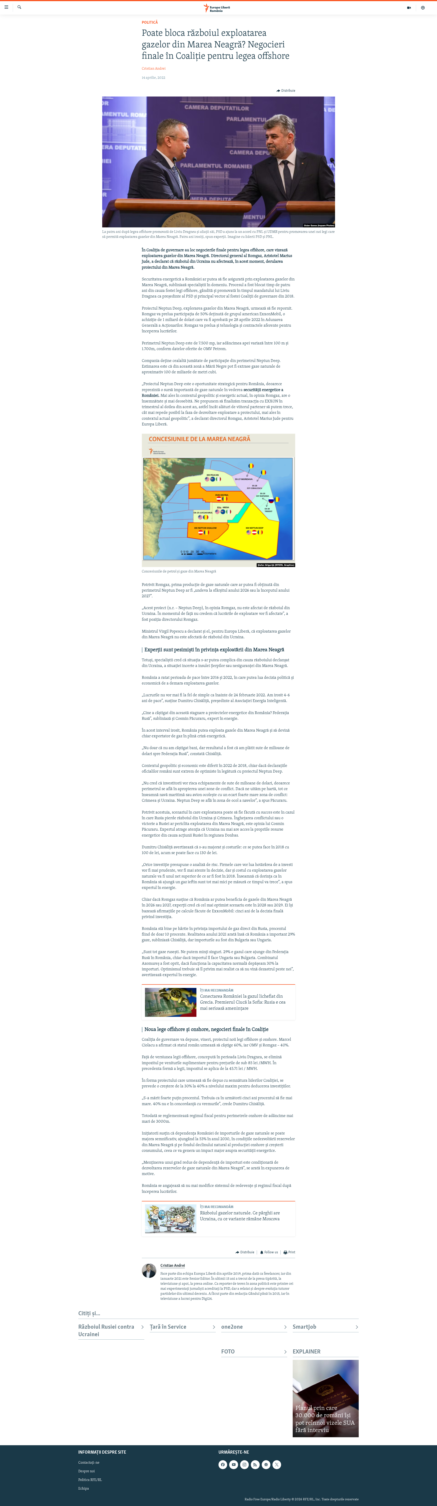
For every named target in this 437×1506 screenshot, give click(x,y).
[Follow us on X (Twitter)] (276, 1464)
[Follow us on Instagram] (244, 1464)
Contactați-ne (88, 1463)
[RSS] (255, 1464)
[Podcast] (423, 8)
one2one (232, 1327)
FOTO (228, 1352)
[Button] (286, 91)
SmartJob (304, 1327)
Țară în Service (168, 1327)
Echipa (83, 1489)
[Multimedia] (409, 8)
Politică (150, 23)
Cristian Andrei (154, 69)
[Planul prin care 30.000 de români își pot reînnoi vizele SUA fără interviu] (326, 1398)
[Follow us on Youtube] (233, 1464)
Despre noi (86, 1471)
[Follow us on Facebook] (222, 1464)
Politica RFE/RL (90, 1480)
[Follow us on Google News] (266, 1464)
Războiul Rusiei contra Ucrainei (106, 1331)
